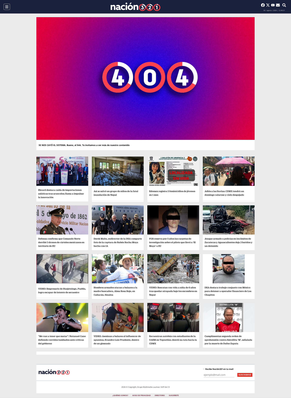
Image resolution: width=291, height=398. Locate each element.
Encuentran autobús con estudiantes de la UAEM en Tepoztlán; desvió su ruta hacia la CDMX (173, 340)
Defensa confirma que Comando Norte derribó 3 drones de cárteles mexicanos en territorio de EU (61, 242)
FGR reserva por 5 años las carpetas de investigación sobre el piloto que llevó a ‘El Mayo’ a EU (172, 242)
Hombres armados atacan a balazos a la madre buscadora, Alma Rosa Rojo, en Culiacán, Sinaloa (115, 291)
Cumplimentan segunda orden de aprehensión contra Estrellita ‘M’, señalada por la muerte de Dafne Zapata (228, 340)
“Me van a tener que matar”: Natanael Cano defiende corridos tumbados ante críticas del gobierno (62, 340)
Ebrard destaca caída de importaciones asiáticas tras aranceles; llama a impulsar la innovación (61, 194)
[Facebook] (263, 5)
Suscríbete (174, 395)
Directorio (160, 395)
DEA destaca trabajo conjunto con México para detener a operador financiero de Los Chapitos (228, 291)
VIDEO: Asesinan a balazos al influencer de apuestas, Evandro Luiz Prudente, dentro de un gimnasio (117, 340)
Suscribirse (244, 375)
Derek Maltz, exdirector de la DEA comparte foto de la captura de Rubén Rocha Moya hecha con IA (118, 242)
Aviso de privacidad (141, 395)
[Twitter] (268, 5)
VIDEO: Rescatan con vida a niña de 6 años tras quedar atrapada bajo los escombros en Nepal (173, 291)
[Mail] (278, 5)
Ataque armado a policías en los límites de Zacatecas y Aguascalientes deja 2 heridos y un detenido (228, 242)
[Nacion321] (135, 7)
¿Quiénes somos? (120, 395)
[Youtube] (273, 5)
